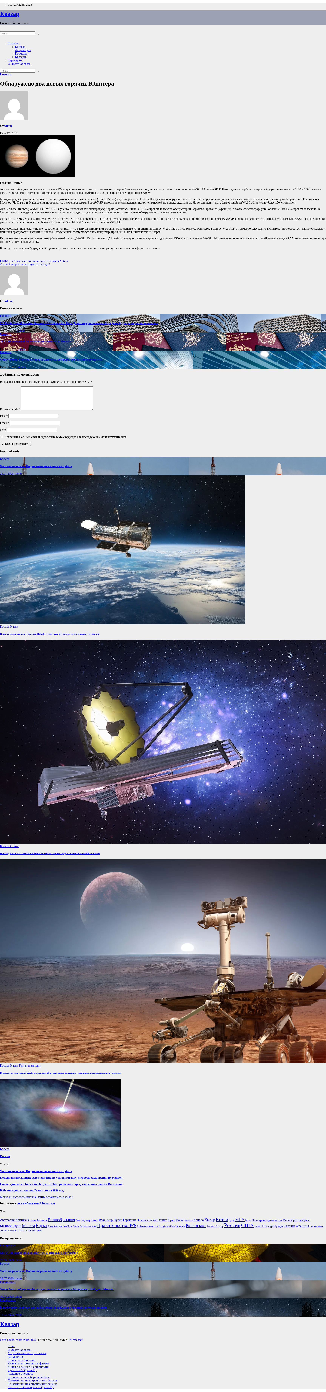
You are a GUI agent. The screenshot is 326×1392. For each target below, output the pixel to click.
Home (11, 1346)
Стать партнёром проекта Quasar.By (31, 1387)
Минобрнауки (10, 1226)
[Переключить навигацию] (1, 30)
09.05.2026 (7, 1296)
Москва (28, 1225)
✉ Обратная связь (19, 64)
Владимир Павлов (89, 1220)
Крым (232, 1220)
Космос (20, 46)
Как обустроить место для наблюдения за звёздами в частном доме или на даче (53, 1307)
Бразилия (32, 1220)
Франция (302, 1226)
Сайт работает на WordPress (18, 1339)
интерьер (37, 1230)
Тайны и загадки (29, 1065)
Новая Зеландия (55, 1226)
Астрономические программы (27, 1353)
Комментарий (10, 409)
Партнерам (15, 60)
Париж (76, 1226)
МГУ (239, 1219)
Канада (198, 1220)
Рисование (180, 1226)
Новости (13, 43)
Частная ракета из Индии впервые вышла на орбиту (36, 466)
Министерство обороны (296, 1220)
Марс (248, 1220)
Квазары (20, 57)
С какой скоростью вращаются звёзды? (25, 264)
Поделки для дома (88, 1226)
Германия (129, 1220)
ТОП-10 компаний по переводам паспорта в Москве (35, 341)
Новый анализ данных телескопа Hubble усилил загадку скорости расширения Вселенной (49, 633)
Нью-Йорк (67, 1226)
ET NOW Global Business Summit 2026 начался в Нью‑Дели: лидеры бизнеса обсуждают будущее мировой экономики (79, 323)
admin (8, 125)
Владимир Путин (110, 1220)
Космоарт (21, 53)
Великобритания (61, 1220)
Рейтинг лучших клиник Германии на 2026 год (32, 1190)
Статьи (14, 846)
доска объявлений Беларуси (36, 1203)
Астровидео (23, 50)
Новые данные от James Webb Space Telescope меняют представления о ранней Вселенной (50, 853)
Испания (189, 1220)
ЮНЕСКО (13, 1230)
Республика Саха (167, 1226)
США (247, 1225)
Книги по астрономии (22, 1360)
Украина (289, 1226)
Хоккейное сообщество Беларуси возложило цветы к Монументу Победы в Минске (57, 1289)
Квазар (9, 13)
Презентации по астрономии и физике (32, 1380)
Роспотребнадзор (215, 1226)
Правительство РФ (116, 1225)
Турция (278, 1226)
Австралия (7, 1220)
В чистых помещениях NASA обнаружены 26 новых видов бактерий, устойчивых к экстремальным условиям (60, 1072)
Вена (78, 1220)
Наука (14, 626)
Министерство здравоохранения (267, 1220)
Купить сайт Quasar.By (22, 1370)
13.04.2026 (7, 1314)
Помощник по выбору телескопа (29, 1377)
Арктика (21, 1220)
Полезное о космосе (20, 1373)
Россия (232, 1225)
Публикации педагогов (147, 1226)
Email (4, 422)
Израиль (171, 1220)
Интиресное (8, 1245)
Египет (162, 1220)
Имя (4, 415)
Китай (222, 1219)
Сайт (3, 429)
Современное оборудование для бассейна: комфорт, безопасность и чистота (51, 359)
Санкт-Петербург (264, 1226)
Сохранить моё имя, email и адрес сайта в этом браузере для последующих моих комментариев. (66, 437)
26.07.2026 (7, 473)
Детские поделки (147, 1220)
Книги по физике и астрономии (28, 1366)
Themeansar (75, 1339)
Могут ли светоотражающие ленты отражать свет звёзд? (36, 1196)
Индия (180, 1220)
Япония (25, 1230)
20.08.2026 (7, 1260)
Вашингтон (42, 1220)
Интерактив (15, 1356)
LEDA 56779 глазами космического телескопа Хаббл (34, 261)
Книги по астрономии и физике (28, 1363)
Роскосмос (196, 1225)
